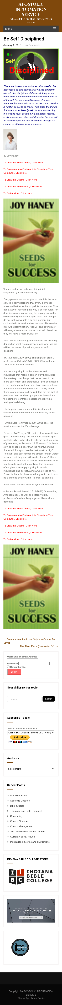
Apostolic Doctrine (20, 800)
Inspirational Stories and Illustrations (30, 841)
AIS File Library (18, 795)
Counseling (16, 816)
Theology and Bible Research (26, 811)
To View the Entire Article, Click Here (23, 162)
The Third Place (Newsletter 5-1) (39, 646)
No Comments (32, 45)
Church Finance (19, 821)
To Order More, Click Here (17, 193)
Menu (8, 28)
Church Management (21, 826)
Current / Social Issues (22, 836)
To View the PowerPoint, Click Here (22, 186)
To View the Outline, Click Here (20, 179)
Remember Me (17, 667)
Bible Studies (17, 805)
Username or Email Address (22, 656)
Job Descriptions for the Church (27, 831)
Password (12, 663)
